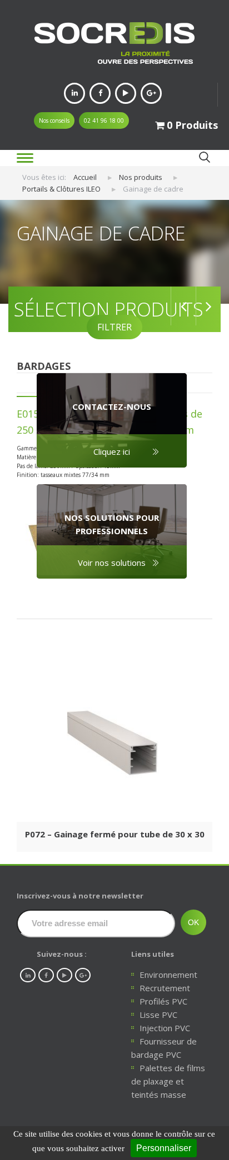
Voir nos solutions (112, 562)
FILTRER (114, 327)
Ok (204, 157)
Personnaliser (163, 1148)
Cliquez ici (111, 451)
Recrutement (165, 987)
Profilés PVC (163, 1001)
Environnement (168, 974)
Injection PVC (165, 1027)
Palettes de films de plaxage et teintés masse (168, 1081)
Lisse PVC (158, 1014)
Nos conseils (54, 120)
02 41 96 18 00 (104, 120)
